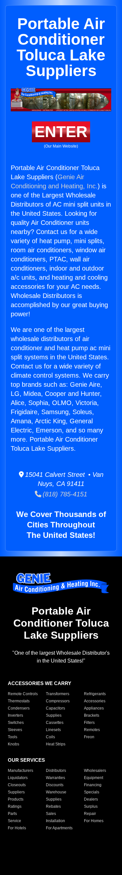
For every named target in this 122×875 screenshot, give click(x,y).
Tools (12, 737)
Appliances (94, 708)
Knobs (13, 744)
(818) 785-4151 (64, 494)
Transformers (57, 694)
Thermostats (19, 701)
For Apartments (59, 828)
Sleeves (15, 729)
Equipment (93, 777)
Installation (55, 821)
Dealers (91, 799)
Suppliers (16, 792)
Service (14, 821)
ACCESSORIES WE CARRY (39, 683)
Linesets (53, 729)
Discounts (54, 785)
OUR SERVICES (26, 760)
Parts (12, 813)
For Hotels (17, 828)
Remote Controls (23, 694)
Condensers (19, 708)
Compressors (58, 701)
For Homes (93, 821)
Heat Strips (55, 744)
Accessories (94, 701)
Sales (51, 813)
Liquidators (18, 777)
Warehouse (56, 792)
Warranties (55, 777)
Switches (16, 722)
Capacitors (55, 708)
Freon (89, 737)
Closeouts (17, 785)
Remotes (92, 729)
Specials (91, 792)
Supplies (53, 715)
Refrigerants (95, 694)
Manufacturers (20, 770)
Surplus (91, 806)
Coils (50, 737)
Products (15, 799)
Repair (90, 813)
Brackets (91, 715)
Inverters (15, 715)
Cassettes (54, 722)
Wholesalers (95, 770)
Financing (93, 785)
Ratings (14, 806)
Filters (89, 722)
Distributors (56, 770)
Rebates (53, 806)
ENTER (61, 131)
